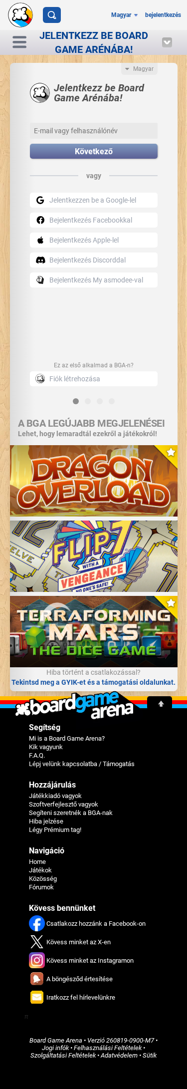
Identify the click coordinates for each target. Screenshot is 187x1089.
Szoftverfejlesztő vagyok (63, 804)
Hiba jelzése (46, 821)
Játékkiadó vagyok (55, 796)
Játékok (40, 870)
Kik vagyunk (46, 747)
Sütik (150, 1055)
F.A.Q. (37, 755)
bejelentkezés (163, 14)
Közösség (43, 878)
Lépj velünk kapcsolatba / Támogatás (82, 764)
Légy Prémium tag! (55, 829)
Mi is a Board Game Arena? (67, 738)
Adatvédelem (119, 1055)
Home (37, 861)
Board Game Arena (55, 1040)
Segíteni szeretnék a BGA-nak (71, 813)
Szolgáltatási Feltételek (63, 1055)
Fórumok (41, 887)
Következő (94, 151)
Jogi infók (55, 1048)
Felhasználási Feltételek (108, 1048)
